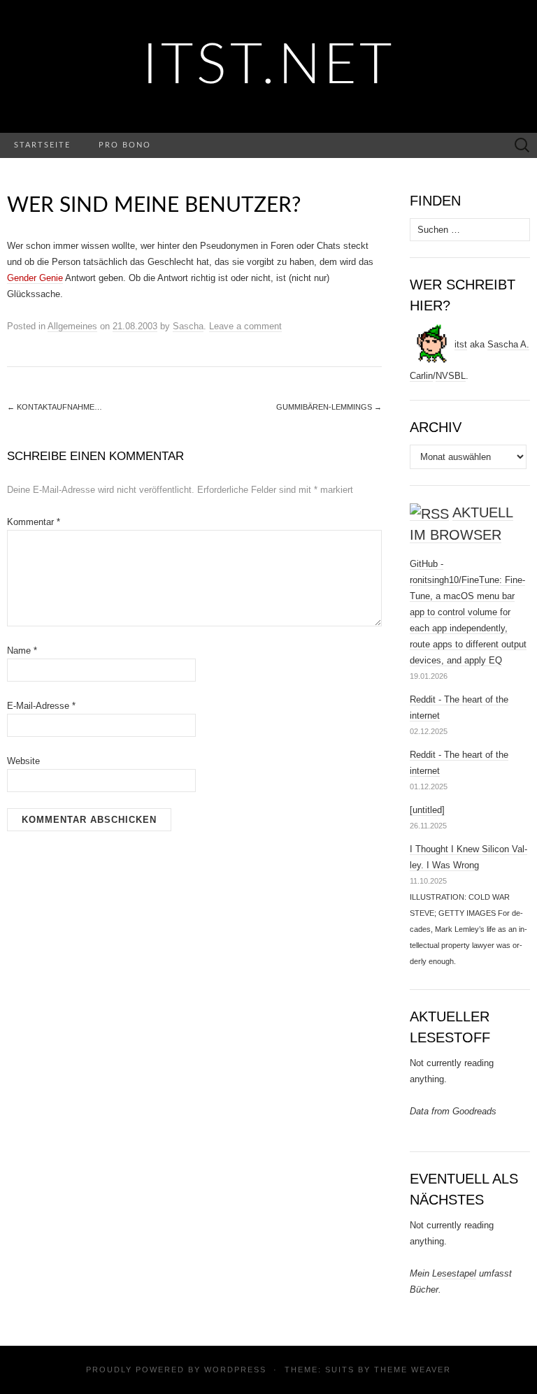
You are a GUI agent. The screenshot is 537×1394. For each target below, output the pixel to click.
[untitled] (427, 810)
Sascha (188, 326)
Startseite (42, 145)
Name (22, 650)
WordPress (235, 1369)
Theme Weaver (412, 1369)
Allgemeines (72, 326)
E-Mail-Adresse (41, 705)
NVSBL (451, 376)
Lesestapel (454, 1273)
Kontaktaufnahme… (54, 407)
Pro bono (125, 145)
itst (460, 344)
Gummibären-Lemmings (329, 407)
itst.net (269, 66)
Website (23, 761)
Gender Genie (35, 278)
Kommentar (33, 522)
